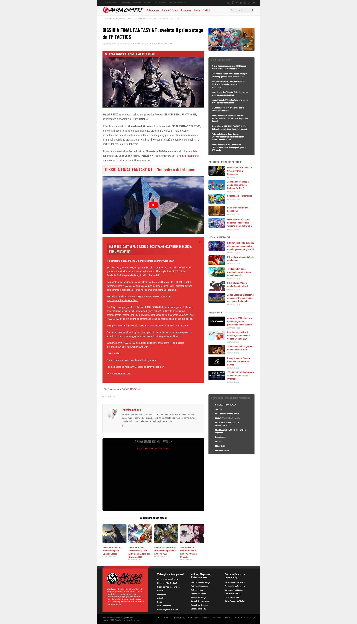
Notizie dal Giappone (199, 586)
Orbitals (218, 441)
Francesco (216, 74)
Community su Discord (234, 590)
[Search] (252, 10)
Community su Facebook (235, 586)
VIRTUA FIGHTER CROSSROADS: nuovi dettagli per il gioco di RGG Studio (229, 147)
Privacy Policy (179, 618)
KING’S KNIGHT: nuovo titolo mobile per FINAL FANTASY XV (165, 550)
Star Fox (218, 409)
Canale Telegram (232, 597)
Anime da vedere (160, 3)
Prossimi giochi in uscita (167, 609)
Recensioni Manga (198, 597)
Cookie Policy (193, 618)
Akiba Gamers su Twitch (235, 582)
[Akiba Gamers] (123, 13)
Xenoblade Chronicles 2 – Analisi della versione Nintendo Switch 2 (238, 185)
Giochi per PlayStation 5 (167, 583)
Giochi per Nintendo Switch (168, 587)
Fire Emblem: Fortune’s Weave (227, 414)
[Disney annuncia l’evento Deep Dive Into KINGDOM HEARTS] (216, 365)
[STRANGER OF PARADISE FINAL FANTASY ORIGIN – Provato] (192, 542)
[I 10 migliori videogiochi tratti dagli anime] (216, 264)
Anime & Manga (170, 10)
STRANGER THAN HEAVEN (225, 405)
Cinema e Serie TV (198, 609)
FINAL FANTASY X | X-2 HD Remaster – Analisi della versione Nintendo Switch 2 (239, 222)
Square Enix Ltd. (144, 267)
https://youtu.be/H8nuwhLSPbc (122, 300)
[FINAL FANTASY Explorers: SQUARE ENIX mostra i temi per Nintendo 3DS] (140, 542)
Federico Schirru (110, 44)
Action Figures (197, 590)
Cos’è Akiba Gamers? (110, 3)
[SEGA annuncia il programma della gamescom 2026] (216, 353)
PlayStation (168, 44)
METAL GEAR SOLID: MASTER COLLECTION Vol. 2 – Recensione (239, 170)
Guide (159, 602)
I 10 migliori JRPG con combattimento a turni (237, 284)
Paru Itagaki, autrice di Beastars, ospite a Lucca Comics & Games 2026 (238, 335)
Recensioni (161, 594)
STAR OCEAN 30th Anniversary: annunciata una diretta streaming (241, 375)
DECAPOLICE (220, 446)
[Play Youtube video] (153, 205)
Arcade (154, 44)
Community (125, 3)
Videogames (152, 10)
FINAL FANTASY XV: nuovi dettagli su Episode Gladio (112, 550)
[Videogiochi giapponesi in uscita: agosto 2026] (231, 50)
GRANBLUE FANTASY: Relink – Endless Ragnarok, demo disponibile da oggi (230, 118)
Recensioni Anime (198, 593)
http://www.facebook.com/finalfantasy (144, 366)
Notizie (127, 18)
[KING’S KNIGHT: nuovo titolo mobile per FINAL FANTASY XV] (166, 542)
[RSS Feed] (228, 3)
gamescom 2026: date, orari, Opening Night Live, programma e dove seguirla (240, 321)
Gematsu (135, 389)
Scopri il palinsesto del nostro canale (153, 448)
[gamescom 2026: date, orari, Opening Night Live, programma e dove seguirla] (216, 325)
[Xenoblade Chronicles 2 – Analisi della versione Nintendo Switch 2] (216, 188)
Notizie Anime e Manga (200, 582)
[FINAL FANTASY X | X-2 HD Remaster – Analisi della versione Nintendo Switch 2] (216, 226)
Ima (213, 92)
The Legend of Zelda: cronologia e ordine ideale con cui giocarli (239, 272)
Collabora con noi (164, 618)
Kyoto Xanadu (220, 437)
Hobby (197, 10)
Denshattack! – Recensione (239, 195)
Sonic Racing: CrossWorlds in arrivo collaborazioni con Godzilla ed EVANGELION (228, 137)
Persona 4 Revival (222, 450)
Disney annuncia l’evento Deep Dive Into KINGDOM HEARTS (238, 361)
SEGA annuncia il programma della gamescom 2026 (240, 348)
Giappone (186, 10)
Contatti (147, 3)
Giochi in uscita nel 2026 (178, 3)
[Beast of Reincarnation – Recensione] (216, 214)
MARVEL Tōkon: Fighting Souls (227, 418)
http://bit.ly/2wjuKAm (137, 346)
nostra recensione (189, 155)
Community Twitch (232, 593)
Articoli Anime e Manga (200, 601)
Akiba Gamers (107, 18)
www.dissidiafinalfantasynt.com (140, 360)
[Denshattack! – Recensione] (216, 203)
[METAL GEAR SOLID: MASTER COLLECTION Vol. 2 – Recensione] (216, 174)
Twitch (206, 10)
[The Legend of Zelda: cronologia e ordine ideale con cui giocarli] (216, 276)
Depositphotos (128, 618)
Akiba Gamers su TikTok (235, 601)
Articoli (160, 598)
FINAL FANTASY (110, 397)
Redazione (137, 3)
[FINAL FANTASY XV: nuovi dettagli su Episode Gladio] (114, 542)
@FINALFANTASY (123, 373)
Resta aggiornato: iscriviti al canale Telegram (132, 53)
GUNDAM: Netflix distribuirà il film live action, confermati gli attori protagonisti (228, 84)
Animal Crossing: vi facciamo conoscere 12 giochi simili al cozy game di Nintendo (240, 298)
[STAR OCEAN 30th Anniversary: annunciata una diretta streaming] (216, 379)
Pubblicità (205, 618)
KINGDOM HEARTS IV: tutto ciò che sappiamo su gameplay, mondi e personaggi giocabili (240, 246)
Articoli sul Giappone (199, 605)
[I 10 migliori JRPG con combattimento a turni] (216, 290)
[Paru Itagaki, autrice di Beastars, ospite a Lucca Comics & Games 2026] (216, 339)
